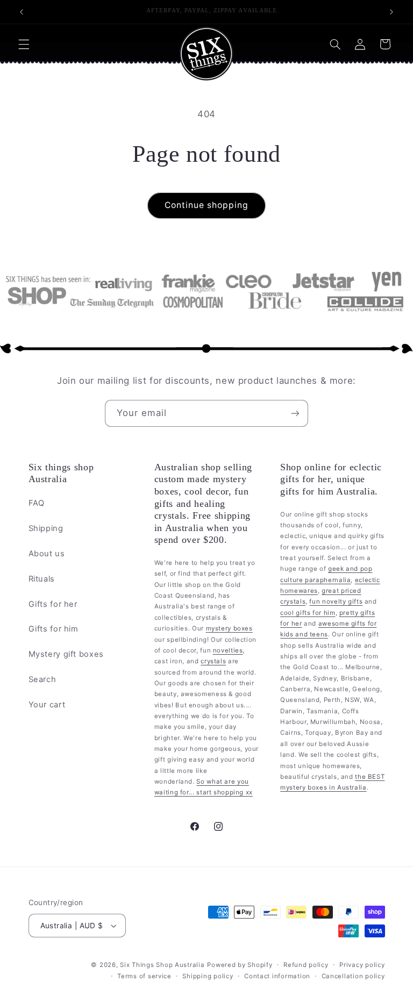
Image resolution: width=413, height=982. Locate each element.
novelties (228, 650)
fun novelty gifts (335, 601)
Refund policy (306, 965)
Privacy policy (361, 965)
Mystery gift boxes (66, 654)
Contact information (277, 976)
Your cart (47, 704)
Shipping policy (207, 976)
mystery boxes (229, 628)
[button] (23, 44)
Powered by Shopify (239, 965)
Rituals (42, 579)
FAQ (37, 503)
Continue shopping (207, 205)
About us (47, 553)
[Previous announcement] (21, 12)
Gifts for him (54, 629)
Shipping (46, 528)
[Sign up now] (295, 413)
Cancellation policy (353, 976)
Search (42, 679)
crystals (213, 661)
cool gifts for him (307, 613)
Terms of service (144, 976)
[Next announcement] (391, 12)
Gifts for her (53, 604)
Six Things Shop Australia (162, 965)
